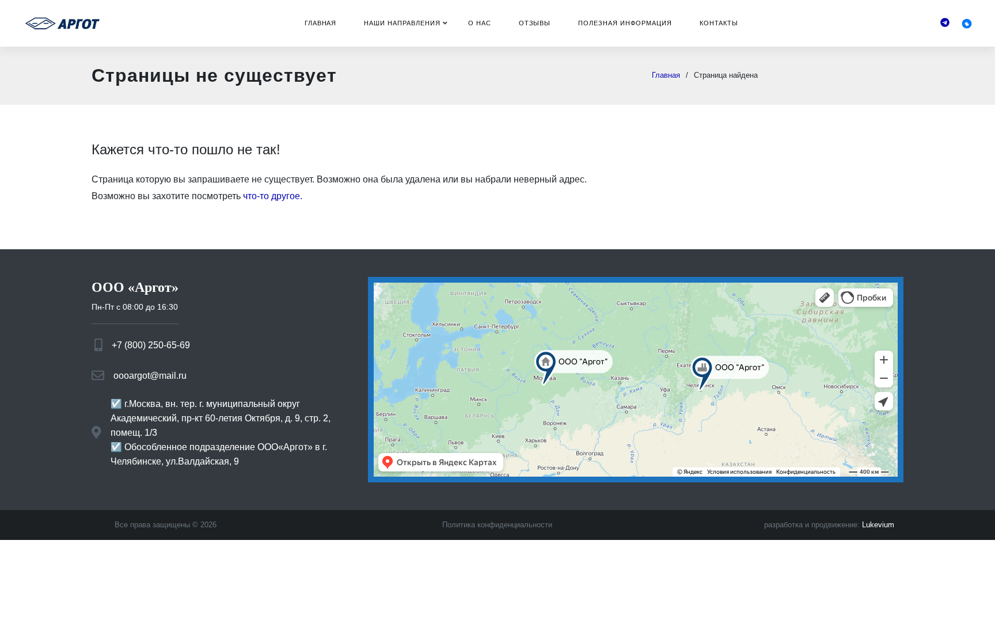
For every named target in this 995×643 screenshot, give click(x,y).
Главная (321, 23)
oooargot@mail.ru (150, 376)
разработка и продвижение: (829, 524)
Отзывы (535, 23)
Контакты (719, 23)
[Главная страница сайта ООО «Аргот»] (62, 23)
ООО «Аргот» (135, 287)
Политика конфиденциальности (497, 524)
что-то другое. (272, 196)
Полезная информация (624, 23)
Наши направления (402, 23)
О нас (479, 23)
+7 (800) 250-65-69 (151, 345)
